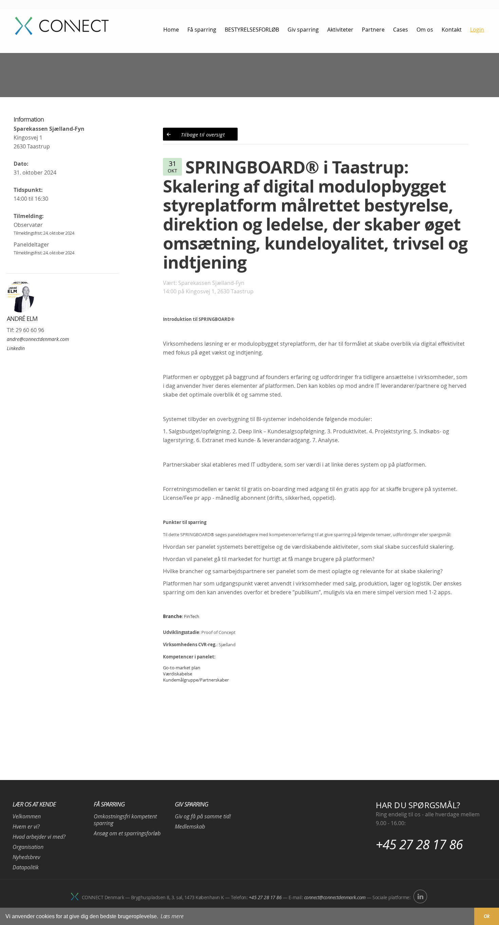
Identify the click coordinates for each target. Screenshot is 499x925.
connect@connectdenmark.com (335, 897)
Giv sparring (191, 804)
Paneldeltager (31, 244)
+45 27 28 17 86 (419, 844)
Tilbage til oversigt (203, 134)
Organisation (28, 847)
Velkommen (27, 816)
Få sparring (109, 804)
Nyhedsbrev (26, 857)
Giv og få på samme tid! (203, 816)
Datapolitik (26, 867)
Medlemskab (190, 826)
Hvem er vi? (26, 826)
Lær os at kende (34, 804)
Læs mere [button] (172, 916)
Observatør (28, 225)
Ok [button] (486, 916)
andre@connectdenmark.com (38, 339)
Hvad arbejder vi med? (39, 836)
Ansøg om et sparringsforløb (127, 833)
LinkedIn (16, 348)
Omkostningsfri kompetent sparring (125, 820)
